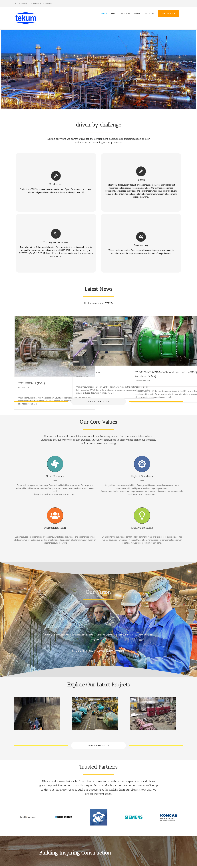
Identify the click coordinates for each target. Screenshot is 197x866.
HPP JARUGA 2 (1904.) (31, 383)
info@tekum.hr (49, 3)
